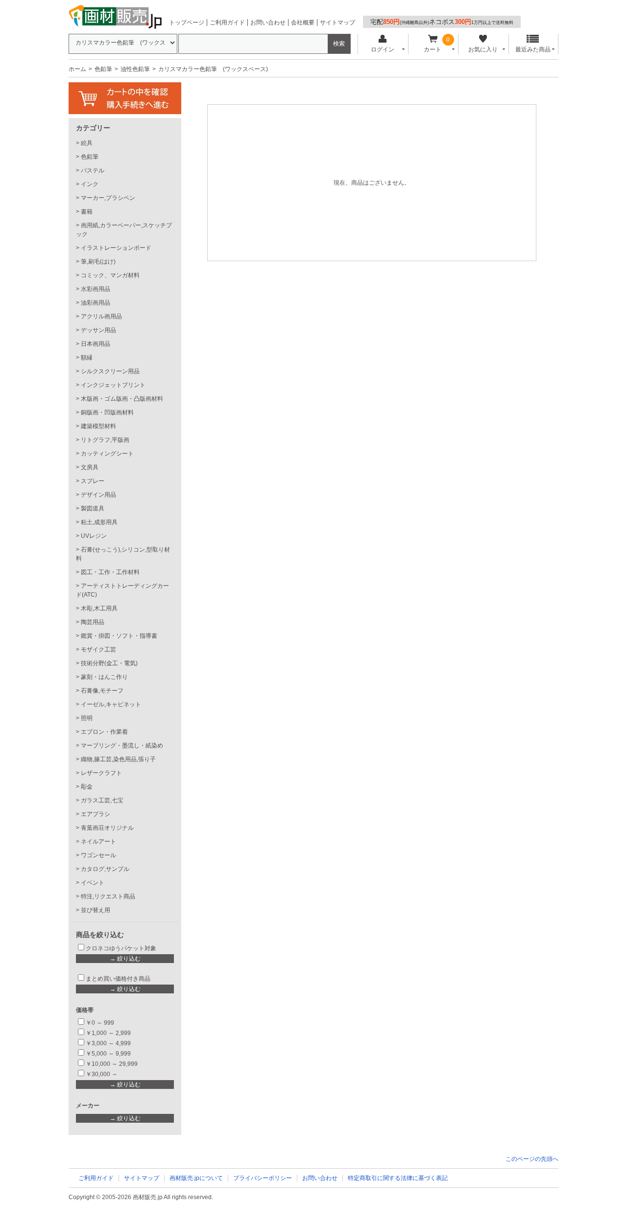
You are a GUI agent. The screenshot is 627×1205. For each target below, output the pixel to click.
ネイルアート (98, 841)
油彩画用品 (95, 302)
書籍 (87, 211)
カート (432, 49)
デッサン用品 (98, 330)
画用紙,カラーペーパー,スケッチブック (124, 230)
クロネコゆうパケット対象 (121, 948)
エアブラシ (95, 814)
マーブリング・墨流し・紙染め (122, 745)
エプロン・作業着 (104, 731)
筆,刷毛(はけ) (98, 261)
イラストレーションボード (116, 247)
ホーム (77, 69)
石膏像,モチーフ (102, 690)
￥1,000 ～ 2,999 (108, 1033)
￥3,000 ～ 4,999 (108, 1043)
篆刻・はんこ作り (104, 677)
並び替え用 (95, 910)
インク (89, 184)
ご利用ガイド (227, 22)
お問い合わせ (268, 22)
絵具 (87, 143)
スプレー (92, 481)
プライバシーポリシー (262, 1178)
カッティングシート (107, 453)
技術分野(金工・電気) (109, 663)
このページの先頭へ (532, 1159)
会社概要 (302, 22)
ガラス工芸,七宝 (102, 800)
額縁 (87, 357)
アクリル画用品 (101, 316)
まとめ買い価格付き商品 (118, 978)
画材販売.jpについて (196, 1178)
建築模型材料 (98, 426)
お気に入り (483, 49)
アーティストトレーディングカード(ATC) (122, 590)
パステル (92, 170)
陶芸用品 (92, 622)
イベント (92, 882)
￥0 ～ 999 (100, 1022)
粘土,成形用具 (99, 522)
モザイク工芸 (98, 649)
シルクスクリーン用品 (110, 371)
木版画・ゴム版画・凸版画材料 (122, 398)
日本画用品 (95, 343)
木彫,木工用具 (99, 608)
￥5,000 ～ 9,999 (108, 1053)
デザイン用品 (98, 494)
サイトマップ (337, 22)
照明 (87, 718)
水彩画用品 (95, 289)
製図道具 (92, 508)
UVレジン (94, 535)
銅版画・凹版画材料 (107, 412)
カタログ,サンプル (105, 869)
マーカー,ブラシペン (108, 197)
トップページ (186, 22)
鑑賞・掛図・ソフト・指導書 (119, 635)
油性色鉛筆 (135, 69)
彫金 (87, 786)
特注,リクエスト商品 (108, 896)
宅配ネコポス (441, 21)
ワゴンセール (98, 855)
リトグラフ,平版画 (105, 439)
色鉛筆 (103, 69)
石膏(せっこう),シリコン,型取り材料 (123, 554)
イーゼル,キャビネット (111, 704)
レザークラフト (101, 773)
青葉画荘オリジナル (107, 827)
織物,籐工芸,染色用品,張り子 (118, 759)
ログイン (382, 49)
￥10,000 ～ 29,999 (112, 1063)
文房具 (89, 467)
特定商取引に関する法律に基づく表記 (398, 1178)
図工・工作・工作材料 (110, 572)
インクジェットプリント (113, 385)
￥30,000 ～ (102, 1074)
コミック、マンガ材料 (110, 275)
